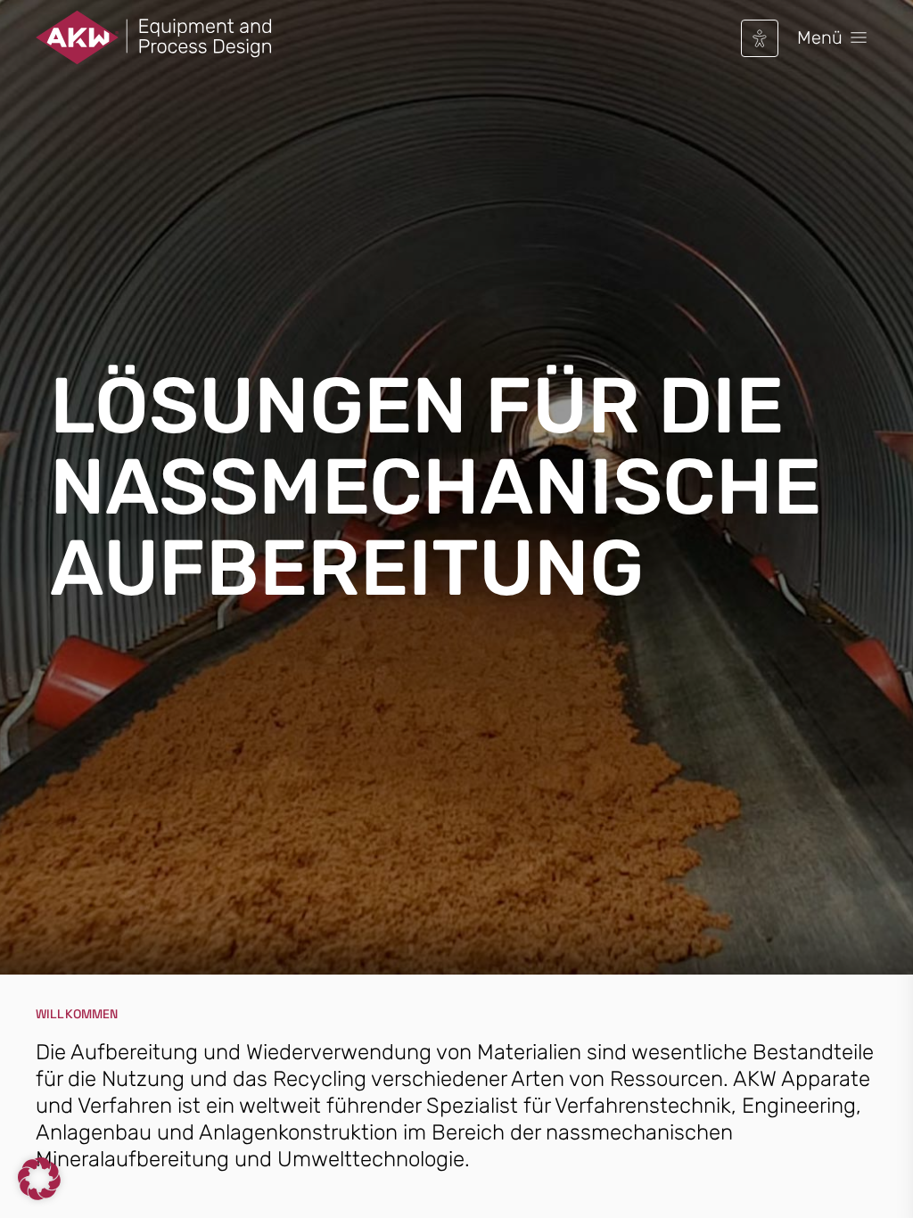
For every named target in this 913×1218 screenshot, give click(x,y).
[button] (39, 1179)
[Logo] (154, 37)
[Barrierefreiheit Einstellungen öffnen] (759, 38)
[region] (456, 498)
